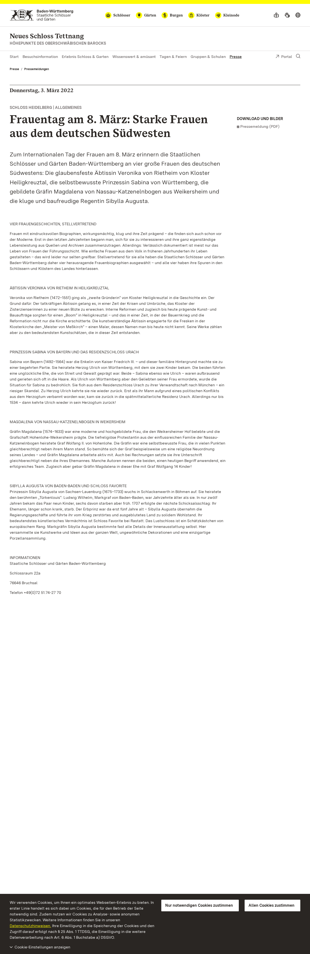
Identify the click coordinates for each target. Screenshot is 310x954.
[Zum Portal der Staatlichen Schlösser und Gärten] (41, 15)
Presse (236, 56)
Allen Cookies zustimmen (271, 905)
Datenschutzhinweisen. (30, 925)
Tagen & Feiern (173, 56)
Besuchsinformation (40, 56)
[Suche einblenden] (298, 56)
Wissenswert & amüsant (134, 56)
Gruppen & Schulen (208, 56)
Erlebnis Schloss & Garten (85, 56)
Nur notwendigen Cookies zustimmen (199, 905)
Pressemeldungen (36, 69)
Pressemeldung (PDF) (259, 126)
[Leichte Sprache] (276, 15)
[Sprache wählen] (298, 15)
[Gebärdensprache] (287, 15)
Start (14, 56)
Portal (286, 56)
